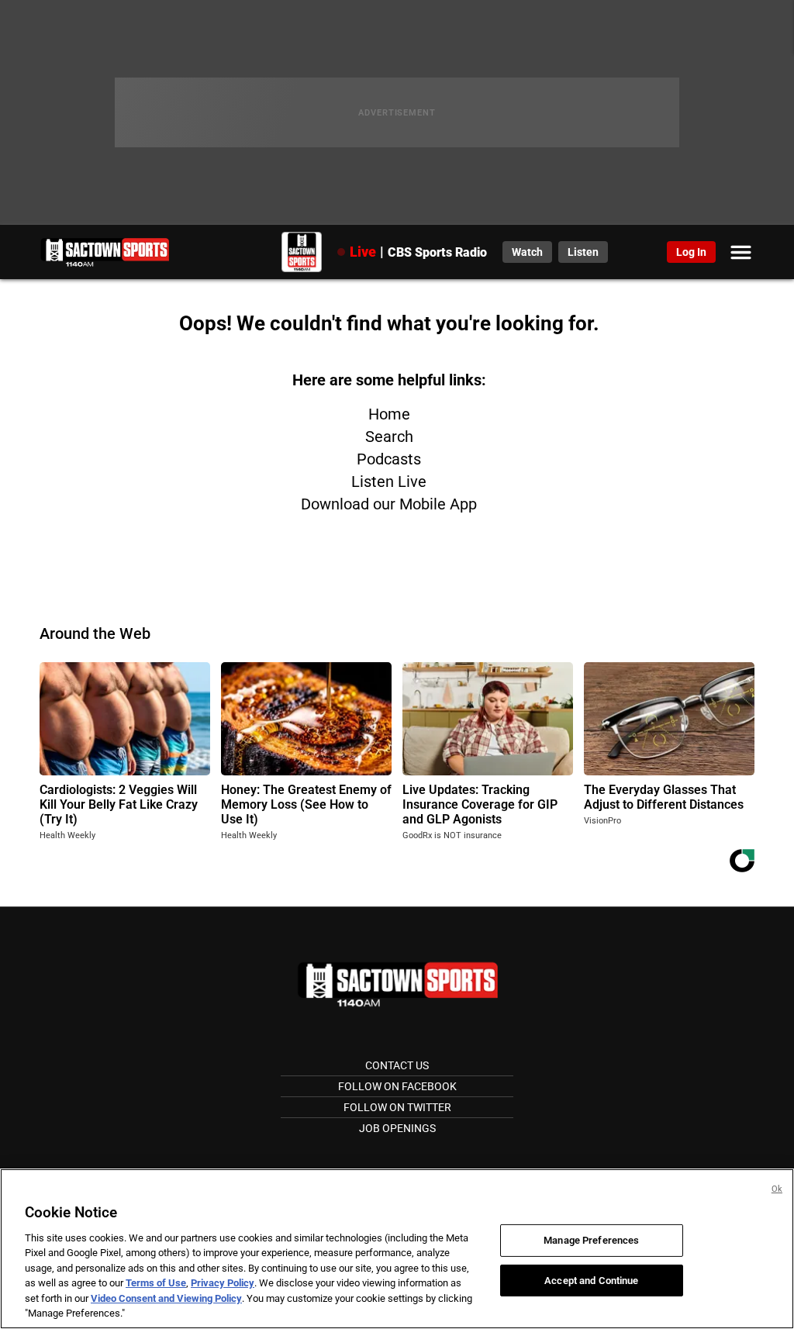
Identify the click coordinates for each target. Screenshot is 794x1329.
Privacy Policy (222, 1283)
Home (389, 414)
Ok (777, 1189)
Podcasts (389, 459)
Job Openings (397, 1128)
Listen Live (388, 481)
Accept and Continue (591, 1280)
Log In (691, 252)
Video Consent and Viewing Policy (166, 1298)
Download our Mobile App (389, 504)
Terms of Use (156, 1283)
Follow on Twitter (397, 1107)
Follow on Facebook (397, 1086)
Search (389, 436)
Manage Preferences (591, 1240)
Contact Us (397, 1065)
